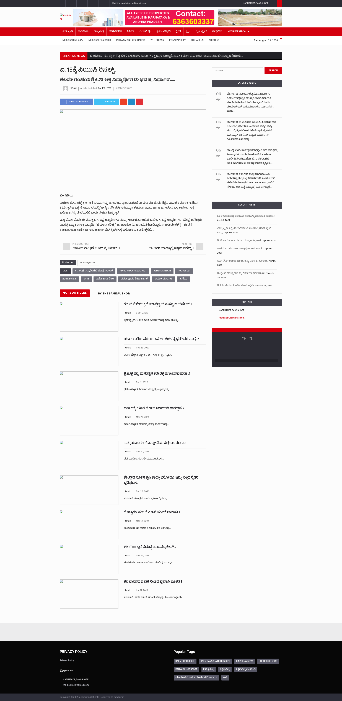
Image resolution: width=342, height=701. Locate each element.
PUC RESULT (184, 271)
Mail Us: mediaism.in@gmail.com (129, 3)
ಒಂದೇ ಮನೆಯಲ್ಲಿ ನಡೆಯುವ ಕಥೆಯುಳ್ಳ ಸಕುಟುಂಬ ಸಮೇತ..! (246, 216)
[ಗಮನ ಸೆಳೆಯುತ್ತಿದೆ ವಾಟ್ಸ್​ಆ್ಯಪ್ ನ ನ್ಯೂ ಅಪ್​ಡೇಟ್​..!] (89, 316)
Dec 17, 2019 (142, 313)
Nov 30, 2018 (142, 452)
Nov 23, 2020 (142, 348)
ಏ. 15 (86, 279)
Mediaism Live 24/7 (73, 40)
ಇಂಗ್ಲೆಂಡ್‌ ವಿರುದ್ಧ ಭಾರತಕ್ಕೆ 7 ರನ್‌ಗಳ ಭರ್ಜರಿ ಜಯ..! (242, 273)
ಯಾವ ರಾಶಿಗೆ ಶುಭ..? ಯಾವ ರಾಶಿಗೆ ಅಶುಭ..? (196, 678)
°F (244, 339)
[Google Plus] (123, 102)
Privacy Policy (177, 40)
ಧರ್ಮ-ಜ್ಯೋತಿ (164, 32)
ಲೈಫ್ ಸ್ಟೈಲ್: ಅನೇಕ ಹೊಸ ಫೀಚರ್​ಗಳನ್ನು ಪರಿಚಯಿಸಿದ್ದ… (151, 320)
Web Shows (157, 40)
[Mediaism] (66, 17)
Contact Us (197, 40)
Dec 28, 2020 (142, 492)
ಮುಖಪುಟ (68, 32)
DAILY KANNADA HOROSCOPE (215, 661)
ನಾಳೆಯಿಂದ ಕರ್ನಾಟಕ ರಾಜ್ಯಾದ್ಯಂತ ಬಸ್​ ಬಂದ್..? (240, 249)
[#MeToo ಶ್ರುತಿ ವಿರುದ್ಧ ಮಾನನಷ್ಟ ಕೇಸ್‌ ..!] (89, 559)
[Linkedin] (131, 102)
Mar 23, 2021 (142, 417)
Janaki (73, 89)
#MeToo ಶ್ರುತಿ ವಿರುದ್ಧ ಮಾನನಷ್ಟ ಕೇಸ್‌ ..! (150, 547)
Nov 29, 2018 (142, 556)
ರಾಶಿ (225, 678)
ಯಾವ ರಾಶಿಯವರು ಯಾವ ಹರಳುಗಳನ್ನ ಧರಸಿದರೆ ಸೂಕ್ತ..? (161, 339)
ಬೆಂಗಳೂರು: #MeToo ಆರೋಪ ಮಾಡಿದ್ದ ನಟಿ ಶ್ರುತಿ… (149, 563)
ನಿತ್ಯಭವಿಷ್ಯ (225, 669)
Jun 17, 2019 (142, 591)
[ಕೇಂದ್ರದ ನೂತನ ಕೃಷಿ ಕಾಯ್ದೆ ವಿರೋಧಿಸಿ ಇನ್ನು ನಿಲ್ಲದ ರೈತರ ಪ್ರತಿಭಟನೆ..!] (89, 490)
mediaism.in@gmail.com (232, 318)
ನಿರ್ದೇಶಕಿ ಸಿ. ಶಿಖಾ (105, 279)
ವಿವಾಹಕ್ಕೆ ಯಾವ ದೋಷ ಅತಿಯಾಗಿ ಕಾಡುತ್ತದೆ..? (154, 409)
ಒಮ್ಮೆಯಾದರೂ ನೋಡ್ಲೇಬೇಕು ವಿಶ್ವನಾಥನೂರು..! (155, 443)
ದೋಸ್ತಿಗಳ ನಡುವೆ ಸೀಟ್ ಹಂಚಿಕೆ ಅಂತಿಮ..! (152, 513)
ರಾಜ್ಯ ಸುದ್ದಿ (99, 32)
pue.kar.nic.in (70, 279)
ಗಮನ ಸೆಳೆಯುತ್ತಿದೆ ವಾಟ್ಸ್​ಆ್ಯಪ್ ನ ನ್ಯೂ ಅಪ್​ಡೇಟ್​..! (158, 305)
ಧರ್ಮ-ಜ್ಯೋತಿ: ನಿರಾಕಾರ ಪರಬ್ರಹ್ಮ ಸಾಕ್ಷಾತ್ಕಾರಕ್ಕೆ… (147, 390)
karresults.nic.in (162, 271)
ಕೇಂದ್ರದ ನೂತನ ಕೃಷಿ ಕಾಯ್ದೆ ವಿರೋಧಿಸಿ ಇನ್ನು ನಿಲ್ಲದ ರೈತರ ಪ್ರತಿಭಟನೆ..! (161, 480)
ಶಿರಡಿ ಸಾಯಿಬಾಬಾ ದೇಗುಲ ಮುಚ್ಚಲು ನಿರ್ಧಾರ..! (239, 241)
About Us (214, 40)
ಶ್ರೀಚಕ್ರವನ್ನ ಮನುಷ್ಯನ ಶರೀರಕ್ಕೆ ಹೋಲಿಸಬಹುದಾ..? (157, 374)
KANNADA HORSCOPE (186, 669)
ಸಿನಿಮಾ (130, 32)
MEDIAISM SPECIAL (237, 32)
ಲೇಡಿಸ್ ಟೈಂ (145, 32)
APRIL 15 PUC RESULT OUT (133, 271)
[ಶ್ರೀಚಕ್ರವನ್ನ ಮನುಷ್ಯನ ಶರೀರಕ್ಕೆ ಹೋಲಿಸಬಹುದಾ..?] (89, 386)
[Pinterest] (139, 102)
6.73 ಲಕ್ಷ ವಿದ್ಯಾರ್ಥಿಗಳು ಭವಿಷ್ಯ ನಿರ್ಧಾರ (94, 271)
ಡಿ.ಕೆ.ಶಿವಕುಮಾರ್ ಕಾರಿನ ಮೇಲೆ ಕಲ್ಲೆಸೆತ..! (236, 286)
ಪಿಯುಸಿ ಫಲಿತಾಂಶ (163, 279)
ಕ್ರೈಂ (188, 32)
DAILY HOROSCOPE (185, 661)
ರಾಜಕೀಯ (83, 32)
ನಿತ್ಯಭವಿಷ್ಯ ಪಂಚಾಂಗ (246, 669)
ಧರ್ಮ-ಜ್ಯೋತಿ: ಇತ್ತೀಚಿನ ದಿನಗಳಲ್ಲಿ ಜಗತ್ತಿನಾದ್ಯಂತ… (148, 355)
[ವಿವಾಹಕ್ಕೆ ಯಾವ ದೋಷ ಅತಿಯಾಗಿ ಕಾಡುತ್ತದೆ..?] (89, 420)
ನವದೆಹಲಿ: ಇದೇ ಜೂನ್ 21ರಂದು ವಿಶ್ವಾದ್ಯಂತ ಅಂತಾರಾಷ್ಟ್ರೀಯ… (153, 598)
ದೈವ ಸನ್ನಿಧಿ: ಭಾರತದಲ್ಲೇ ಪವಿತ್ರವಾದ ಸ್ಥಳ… (144, 459)
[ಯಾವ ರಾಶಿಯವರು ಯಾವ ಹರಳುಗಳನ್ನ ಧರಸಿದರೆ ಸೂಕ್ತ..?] (89, 351)
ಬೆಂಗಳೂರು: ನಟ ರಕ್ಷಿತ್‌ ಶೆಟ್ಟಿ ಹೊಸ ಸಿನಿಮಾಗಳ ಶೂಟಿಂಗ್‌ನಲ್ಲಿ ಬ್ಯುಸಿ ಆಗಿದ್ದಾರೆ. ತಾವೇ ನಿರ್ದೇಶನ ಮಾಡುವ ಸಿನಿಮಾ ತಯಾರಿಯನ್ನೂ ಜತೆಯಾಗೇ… (166, 56)
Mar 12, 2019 (142, 521)
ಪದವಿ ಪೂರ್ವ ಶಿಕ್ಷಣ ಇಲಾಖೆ (134, 279)
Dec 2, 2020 (142, 383)
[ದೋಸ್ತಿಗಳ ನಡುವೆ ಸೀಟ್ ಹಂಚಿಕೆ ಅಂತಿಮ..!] (89, 524)
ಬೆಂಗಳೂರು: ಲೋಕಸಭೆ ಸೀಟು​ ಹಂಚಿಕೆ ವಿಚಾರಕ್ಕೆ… (147, 528)
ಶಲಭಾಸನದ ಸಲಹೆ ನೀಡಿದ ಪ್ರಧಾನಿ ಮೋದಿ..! (153, 582)
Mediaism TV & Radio (100, 40)
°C (251, 339)
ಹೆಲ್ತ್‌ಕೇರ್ (217, 32)
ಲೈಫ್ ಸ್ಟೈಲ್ (201, 32)
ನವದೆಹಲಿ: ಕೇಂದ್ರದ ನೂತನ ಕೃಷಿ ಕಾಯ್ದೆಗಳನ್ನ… (146, 499)
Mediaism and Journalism (130, 40)
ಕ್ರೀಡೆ (178, 32)
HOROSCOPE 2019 (268, 661)
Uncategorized (88, 263)
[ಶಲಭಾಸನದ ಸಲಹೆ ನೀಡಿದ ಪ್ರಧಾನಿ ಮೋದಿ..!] (89, 594)
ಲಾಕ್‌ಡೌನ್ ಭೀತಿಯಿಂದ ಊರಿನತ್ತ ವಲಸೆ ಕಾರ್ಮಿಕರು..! (242, 261)
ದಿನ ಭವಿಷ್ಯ (208, 669)
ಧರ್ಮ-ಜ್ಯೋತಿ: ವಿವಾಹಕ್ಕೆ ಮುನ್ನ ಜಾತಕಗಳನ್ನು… (146, 424)
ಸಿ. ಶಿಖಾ (183, 279)
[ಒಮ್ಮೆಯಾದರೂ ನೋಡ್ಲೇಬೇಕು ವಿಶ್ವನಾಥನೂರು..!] (89, 455)
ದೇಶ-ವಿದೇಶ (115, 32)
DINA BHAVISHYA (244, 661)
